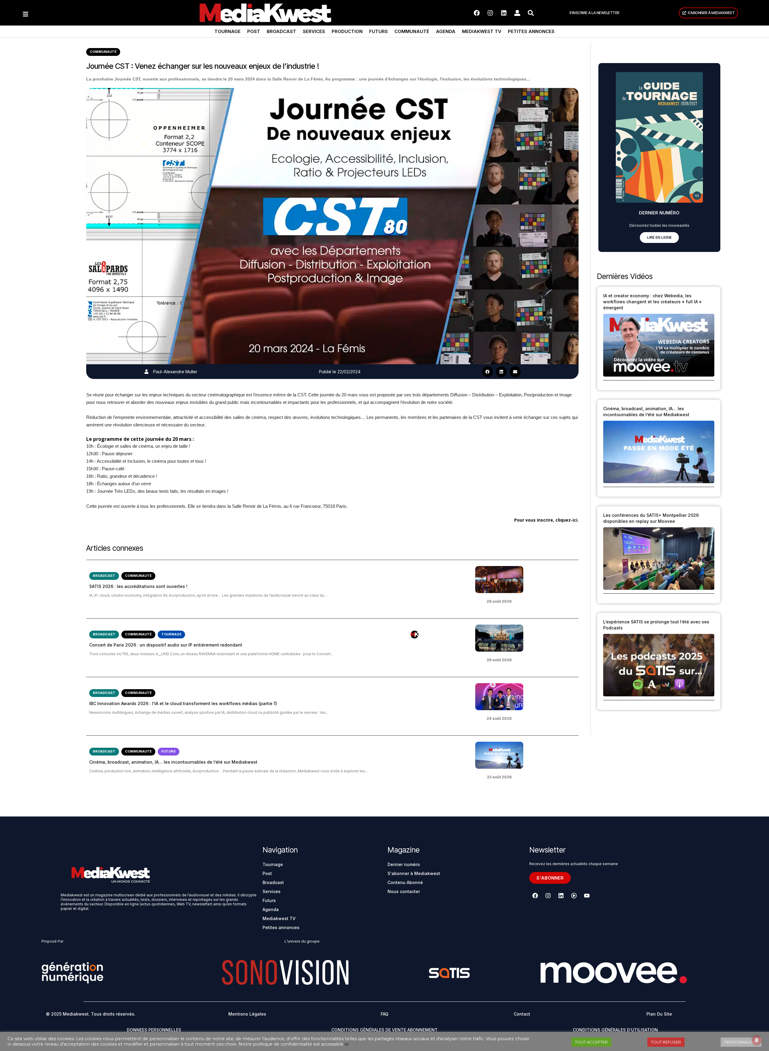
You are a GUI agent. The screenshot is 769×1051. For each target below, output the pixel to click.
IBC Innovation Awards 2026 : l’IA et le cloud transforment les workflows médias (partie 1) (183, 703)
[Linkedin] (504, 13)
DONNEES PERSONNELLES (154, 1029)
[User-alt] (517, 13)
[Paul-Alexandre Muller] (146, 371)
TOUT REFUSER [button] (666, 1042)
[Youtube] (586, 895)
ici (347, 1044)
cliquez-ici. (567, 520)
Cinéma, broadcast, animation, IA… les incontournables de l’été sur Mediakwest (173, 762)
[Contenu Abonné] (414, 634)
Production (347, 31)
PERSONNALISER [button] (741, 1042)
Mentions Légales (247, 1013)
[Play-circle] (573, 895)
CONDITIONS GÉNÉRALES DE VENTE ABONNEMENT (384, 1029)
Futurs (378, 31)
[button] (487, 371)
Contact (522, 1013)
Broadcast (281, 31)
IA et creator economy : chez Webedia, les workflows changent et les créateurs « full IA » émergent (652, 301)
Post (253, 31)
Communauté (411, 31)
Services (314, 31)
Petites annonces (531, 31)
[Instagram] (490, 13)
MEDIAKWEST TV (481, 31)
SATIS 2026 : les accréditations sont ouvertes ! (138, 586)
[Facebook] (477, 13)
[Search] (531, 13)
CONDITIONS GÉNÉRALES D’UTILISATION (615, 1029)
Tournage (227, 31)
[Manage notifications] (756, 1040)
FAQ (384, 1013)
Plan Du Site (659, 1013)
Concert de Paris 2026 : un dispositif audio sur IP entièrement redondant (165, 644)
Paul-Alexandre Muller (175, 371)
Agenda (445, 31)
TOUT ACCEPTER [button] (591, 1042)
